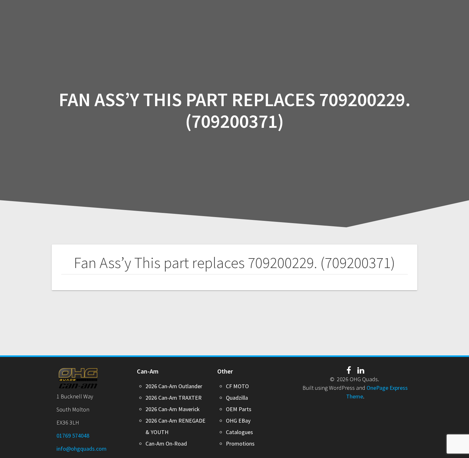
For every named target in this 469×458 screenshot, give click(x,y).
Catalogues (239, 432)
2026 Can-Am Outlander (173, 386)
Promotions (240, 443)
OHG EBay (238, 420)
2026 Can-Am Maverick (172, 409)
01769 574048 (72, 435)
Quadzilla (237, 397)
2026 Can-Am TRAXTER (173, 397)
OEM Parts (238, 409)
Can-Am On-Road (166, 443)
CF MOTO (237, 386)
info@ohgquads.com (81, 448)
